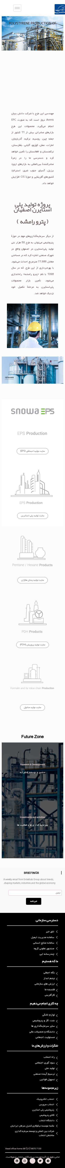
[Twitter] (40, 1161)
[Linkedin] (17, 1161)
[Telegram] (48, 1161)
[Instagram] (25, 1161)
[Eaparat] (32, 1161)
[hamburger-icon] (17, 8)
